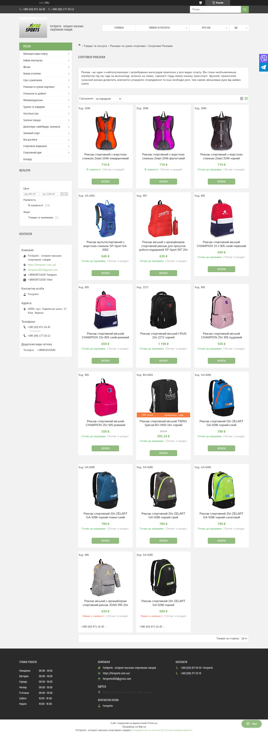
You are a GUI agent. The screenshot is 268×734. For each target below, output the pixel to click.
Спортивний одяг (32, 152)
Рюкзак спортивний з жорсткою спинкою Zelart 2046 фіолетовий (163, 156)
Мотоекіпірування (33, 100)
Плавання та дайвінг (34, 93)
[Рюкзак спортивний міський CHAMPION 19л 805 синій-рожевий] (105, 310)
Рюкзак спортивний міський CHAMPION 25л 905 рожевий (105, 423)
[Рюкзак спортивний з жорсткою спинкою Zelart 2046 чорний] (221, 131)
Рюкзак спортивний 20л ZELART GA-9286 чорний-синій (221, 423)
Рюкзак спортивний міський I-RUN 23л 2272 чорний (163, 335)
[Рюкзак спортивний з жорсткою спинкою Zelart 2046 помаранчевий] (105, 131)
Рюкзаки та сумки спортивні (128, 45)
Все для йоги (30, 139)
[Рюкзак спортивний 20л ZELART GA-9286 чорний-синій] (221, 397)
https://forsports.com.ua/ (42, 264)
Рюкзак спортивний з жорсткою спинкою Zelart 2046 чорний (221, 156)
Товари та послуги (159, 27)
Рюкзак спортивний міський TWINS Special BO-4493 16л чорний (163, 423)
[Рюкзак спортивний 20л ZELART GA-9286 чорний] (163, 577)
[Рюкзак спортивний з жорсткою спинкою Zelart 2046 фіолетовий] (163, 131)
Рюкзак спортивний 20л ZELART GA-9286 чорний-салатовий (221, 515)
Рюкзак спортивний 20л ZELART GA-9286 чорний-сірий (163, 515)
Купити (105, 181)
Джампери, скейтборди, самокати (41, 126)
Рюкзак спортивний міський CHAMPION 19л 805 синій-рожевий (105, 335)
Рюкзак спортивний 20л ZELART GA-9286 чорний (163, 603)
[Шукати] (245, 9)
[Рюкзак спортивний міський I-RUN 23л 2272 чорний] (163, 310)
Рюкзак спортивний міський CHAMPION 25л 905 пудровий (221, 335)
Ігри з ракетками (32, 80)
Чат (254, 723)
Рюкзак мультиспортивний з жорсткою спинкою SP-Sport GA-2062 (105, 245)
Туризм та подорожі (34, 107)
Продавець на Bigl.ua (134, 726)
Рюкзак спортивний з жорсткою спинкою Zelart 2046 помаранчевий (105, 156)
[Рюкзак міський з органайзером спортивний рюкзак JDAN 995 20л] (105, 577)
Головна (119, 27)
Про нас (206, 27)
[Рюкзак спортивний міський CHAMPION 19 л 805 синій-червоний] (221, 218)
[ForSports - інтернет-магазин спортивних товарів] (33, 28)
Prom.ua (152, 723)
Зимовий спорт (31, 133)
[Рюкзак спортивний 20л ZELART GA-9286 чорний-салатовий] (221, 490)
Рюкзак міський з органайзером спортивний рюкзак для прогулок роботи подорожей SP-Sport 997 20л (163, 245)
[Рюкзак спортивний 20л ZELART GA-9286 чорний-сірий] (163, 490)
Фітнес (26, 67)
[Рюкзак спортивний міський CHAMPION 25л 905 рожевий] (105, 397)
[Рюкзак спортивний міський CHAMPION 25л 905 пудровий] (221, 310)
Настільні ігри (30, 113)
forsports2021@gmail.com (43, 269)
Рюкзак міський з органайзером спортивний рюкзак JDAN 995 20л (105, 603)
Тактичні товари (32, 120)
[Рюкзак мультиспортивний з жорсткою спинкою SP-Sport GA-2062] (105, 218)
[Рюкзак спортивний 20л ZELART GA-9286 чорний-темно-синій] (105, 490)
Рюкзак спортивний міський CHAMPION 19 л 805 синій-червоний (221, 244)
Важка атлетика (32, 73)
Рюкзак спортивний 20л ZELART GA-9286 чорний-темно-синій (105, 515)
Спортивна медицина (35, 146)
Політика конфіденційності (177, 730)
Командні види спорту (35, 53)
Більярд (27, 159)
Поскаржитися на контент (146, 730)
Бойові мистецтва (33, 60)
